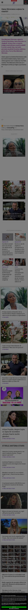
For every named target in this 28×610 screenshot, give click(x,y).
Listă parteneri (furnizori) (3, 605)
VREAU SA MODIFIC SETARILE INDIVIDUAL (14, 608)
